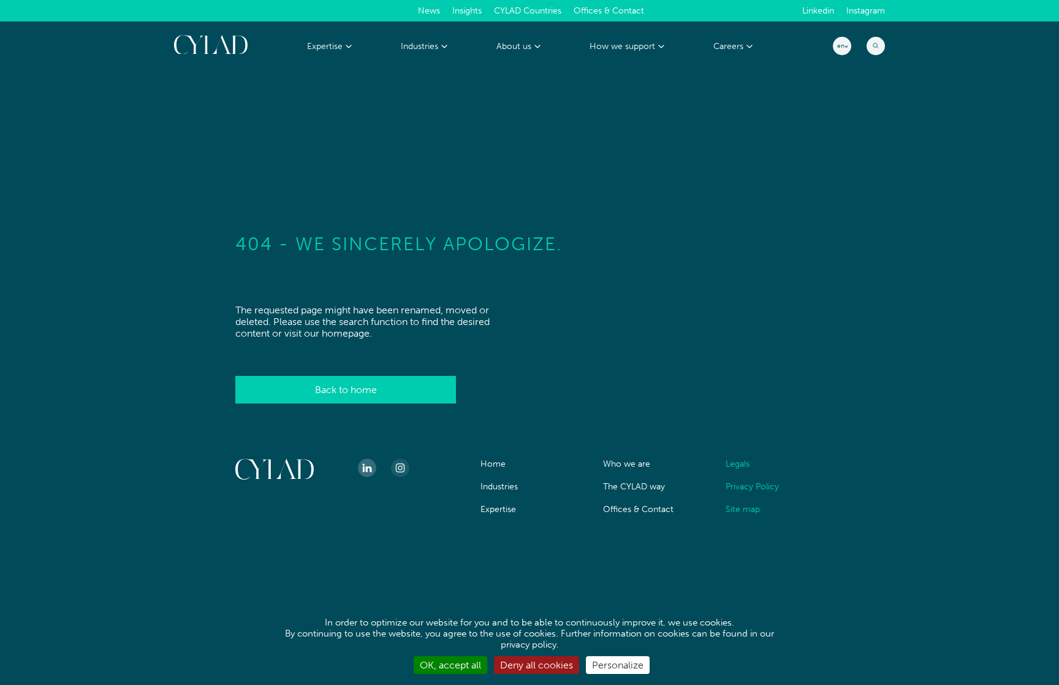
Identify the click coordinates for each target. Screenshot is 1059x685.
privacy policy (528, 644)
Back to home (346, 390)
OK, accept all (450, 665)
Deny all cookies (536, 665)
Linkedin (818, 11)
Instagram (865, 11)
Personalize (617, 665)
